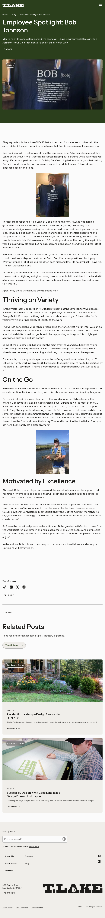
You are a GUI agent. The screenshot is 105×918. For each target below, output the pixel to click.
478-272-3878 (8, 893)
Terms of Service (22, 908)
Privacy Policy (34, 846)
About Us (9, 856)
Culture (9, 595)
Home (5, 14)
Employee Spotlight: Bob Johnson (35, 14)
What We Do (11, 863)
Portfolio (9, 870)
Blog (14, 14)
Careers (29, 856)
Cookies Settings (37, 908)
